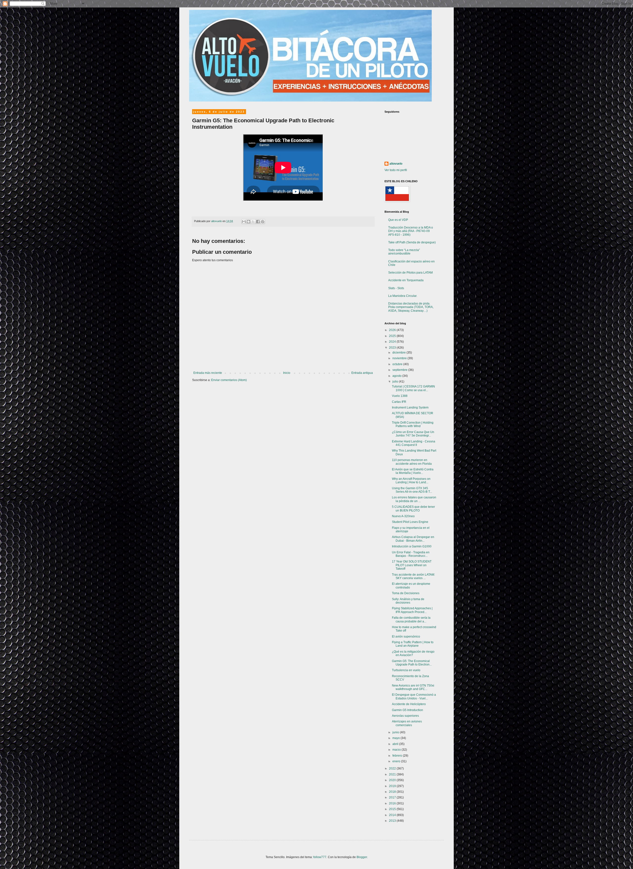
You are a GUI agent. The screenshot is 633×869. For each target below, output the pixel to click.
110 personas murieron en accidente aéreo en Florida (412, 461)
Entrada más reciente (207, 373)
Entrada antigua (362, 373)
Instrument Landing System (410, 407)
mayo (396, 738)
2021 (393, 774)
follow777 (319, 857)
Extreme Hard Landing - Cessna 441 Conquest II (413, 443)
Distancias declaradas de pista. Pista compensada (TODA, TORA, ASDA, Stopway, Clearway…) (410, 307)
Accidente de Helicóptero (409, 704)
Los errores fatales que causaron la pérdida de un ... (414, 499)
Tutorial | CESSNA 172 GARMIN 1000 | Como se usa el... (413, 388)
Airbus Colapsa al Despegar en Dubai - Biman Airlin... (413, 538)
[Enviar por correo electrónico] (243, 221)
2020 (393, 780)
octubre (397, 364)
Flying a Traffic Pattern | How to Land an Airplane (412, 643)
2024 (393, 341)
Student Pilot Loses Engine (410, 522)
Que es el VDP (398, 220)
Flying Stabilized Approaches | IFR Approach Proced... (412, 610)
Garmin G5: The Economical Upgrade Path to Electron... (412, 662)
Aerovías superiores (405, 715)
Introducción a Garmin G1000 (411, 546)
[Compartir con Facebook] (257, 221)
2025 (393, 336)
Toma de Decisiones (405, 593)
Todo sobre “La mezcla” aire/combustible (404, 251)
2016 (393, 803)
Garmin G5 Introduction (407, 710)
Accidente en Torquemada (406, 280)
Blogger (362, 857)
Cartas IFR (399, 402)
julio (395, 381)
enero (396, 761)
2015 (393, 809)
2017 (393, 797)
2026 (393, 330)
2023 (393, 347)
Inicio (286, 373)
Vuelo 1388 (399, 396)
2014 (393, 815)
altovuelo (395, 163)
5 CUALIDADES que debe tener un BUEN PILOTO (413, 508)
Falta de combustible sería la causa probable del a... (411, 619)
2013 (393, 820)
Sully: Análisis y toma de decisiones (408, 600)
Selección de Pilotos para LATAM (410, 272)
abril (395, 744)
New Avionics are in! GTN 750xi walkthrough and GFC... (413, 687)
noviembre (399, 358)
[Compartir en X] (253, 221)
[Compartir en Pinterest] (262, 221)
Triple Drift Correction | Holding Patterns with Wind (412, 424)
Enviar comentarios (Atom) (229, 380)
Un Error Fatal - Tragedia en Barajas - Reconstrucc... (411, 554)
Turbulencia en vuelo (406, 670)
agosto (397, 376)
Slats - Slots (396, 288)
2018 (393, 791)
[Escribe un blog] (248, 221)
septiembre (400, 370)
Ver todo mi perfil (395, 170)
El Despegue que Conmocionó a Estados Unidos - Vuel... (414, 696)
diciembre (399, 352)
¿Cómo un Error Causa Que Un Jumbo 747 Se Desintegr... (413, 433)
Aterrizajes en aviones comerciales (407, 723)
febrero (397, 755)
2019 (393, 786)
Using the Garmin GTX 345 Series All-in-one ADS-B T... (412, 489)
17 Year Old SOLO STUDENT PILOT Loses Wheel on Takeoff (411, 565)
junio (396, 732)
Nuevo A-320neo (403, 516)
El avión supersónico (406, 636)
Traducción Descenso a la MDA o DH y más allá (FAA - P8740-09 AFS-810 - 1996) (410, 231)
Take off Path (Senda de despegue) (412, 242)
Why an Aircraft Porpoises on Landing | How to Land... (411, 480)
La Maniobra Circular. (402, 296)
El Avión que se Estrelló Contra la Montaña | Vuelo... (412, 471)
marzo (397, 749)
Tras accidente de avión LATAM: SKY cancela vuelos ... (413, 576)
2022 (393, 768)
